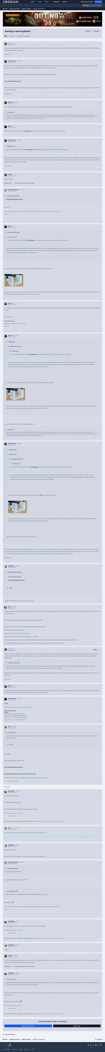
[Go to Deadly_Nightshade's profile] (5, 190)
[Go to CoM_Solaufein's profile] (5, 699)
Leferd (10, 726)
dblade (10, 685)
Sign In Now (77, 1026)
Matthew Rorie (12, 61)
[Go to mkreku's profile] (5, 175)
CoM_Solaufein (12, 698)
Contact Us (14, 1049)
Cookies (20, 1049)
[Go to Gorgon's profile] (5, 304)
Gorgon (10, 303)
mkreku (10, 174)
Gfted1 (10, 126)
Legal (33, 1049)
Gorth (9, 828)
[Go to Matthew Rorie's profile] (5, 61)
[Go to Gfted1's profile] (5, 127)
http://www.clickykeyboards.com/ (13, 767)
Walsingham (11, 791)
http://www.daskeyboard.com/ (12, 81)
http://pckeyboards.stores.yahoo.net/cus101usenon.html (19, 774)
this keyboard (27, 131)
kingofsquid (11, 566)
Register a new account (28, 1026)
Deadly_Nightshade (13, 189)
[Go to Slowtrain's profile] (5, 102)
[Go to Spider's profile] (5, 607)
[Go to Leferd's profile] (5, 727)
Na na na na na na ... (9, 320)
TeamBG (6, 712)
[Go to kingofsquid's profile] (5, 566)
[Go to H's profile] (5, 36)
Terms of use (27, 1049)
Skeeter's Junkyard (24, 36)
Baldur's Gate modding (10, 710)
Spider (10, 606)
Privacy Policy (7, 1049)
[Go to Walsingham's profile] (5, 791)
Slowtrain (10, 102)
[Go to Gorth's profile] (5, 828)
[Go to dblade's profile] (5, 686)
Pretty (6, 703)
